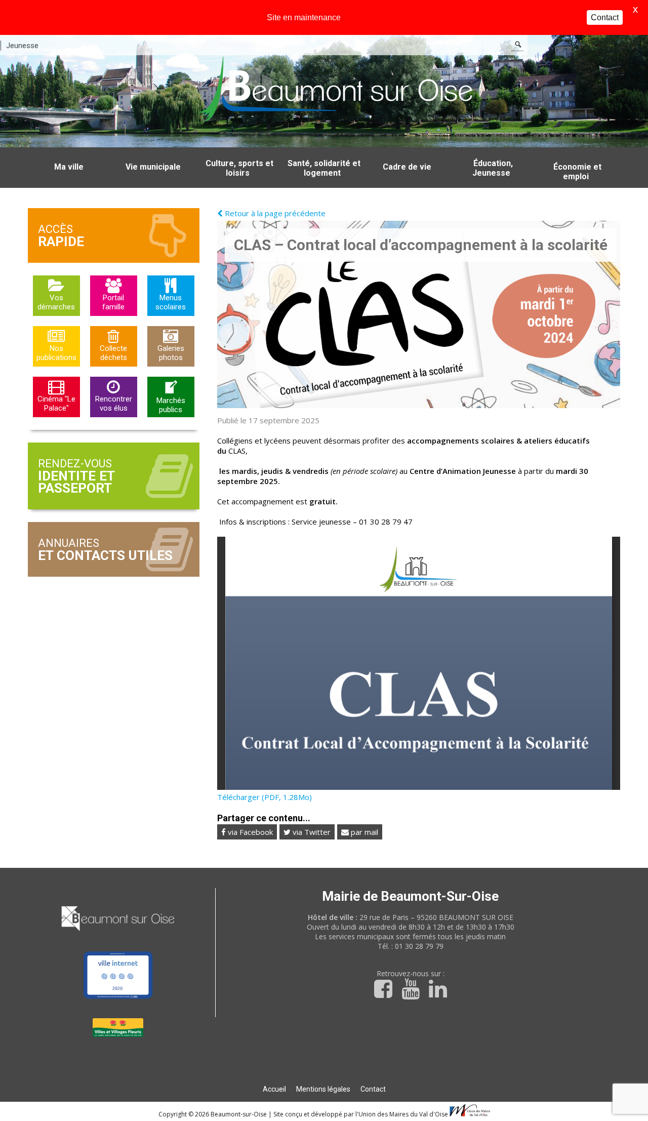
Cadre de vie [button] (407, 167)
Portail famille (113, 302)
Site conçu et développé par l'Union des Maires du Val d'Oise (360, 1114)
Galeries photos (170, 353)
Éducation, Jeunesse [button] (492, 168)
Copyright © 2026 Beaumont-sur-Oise (213, 1114)
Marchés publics (170, 405)
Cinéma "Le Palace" (56, 403)
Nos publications (56, 353)
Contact (373, 1089)
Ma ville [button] (69, 167)
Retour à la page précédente (274, 213)
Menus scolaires (170, 302)
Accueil (274, 1089)
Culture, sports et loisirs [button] (239, 168)
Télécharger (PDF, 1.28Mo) (264, 797)
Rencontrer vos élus (113, 403)
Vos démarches (56, 302)
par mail (363, 832)
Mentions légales (323, 1089)
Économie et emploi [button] (577, 171)
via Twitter (311, 832)
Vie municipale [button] (153, 167)
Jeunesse (22, 45)
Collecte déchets (113, 353)
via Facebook (249, 832)
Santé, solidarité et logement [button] (324, 168)
